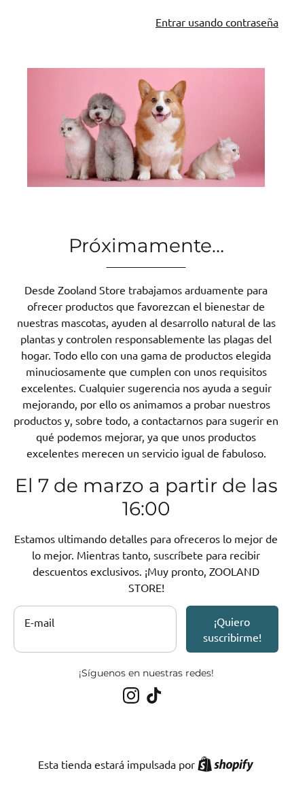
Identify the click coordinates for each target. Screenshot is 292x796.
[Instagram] (131, 695)
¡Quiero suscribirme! (232, 629)
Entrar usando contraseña (217, 22)
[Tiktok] (154, 695)
